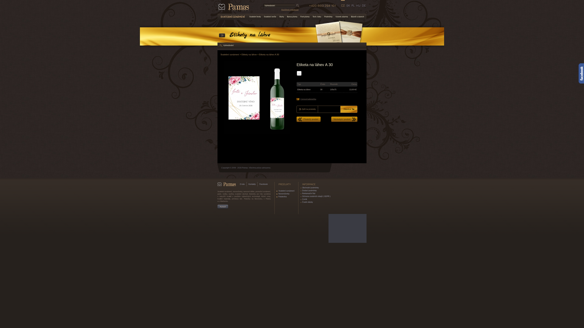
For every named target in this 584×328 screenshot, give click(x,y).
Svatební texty (255, 17)
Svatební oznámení (230, 54)
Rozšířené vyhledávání (290, 10)
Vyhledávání (228, 45)
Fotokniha (282, 197)
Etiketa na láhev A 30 (269, 54)
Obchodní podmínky (310, 188)
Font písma (304, 17)
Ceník (304, 199)
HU (358, 5)
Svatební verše (270, 17)
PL (353, 5)
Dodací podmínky (309, 191)
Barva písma (292, 17)
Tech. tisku (317, 17)
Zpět (222, 35)
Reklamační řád (308, 193)
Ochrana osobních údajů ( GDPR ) (316, 196)
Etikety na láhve (249, 54)
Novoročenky (283, 194)
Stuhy (281, 17)
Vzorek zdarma (341, 17)
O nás (242, 184)
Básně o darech (357, 17)
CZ (343, 5)
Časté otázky (307, 202)
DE (364, 5)
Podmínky (328, 17)
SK (348, 5)
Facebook (263, 184)
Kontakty (252, 184)
